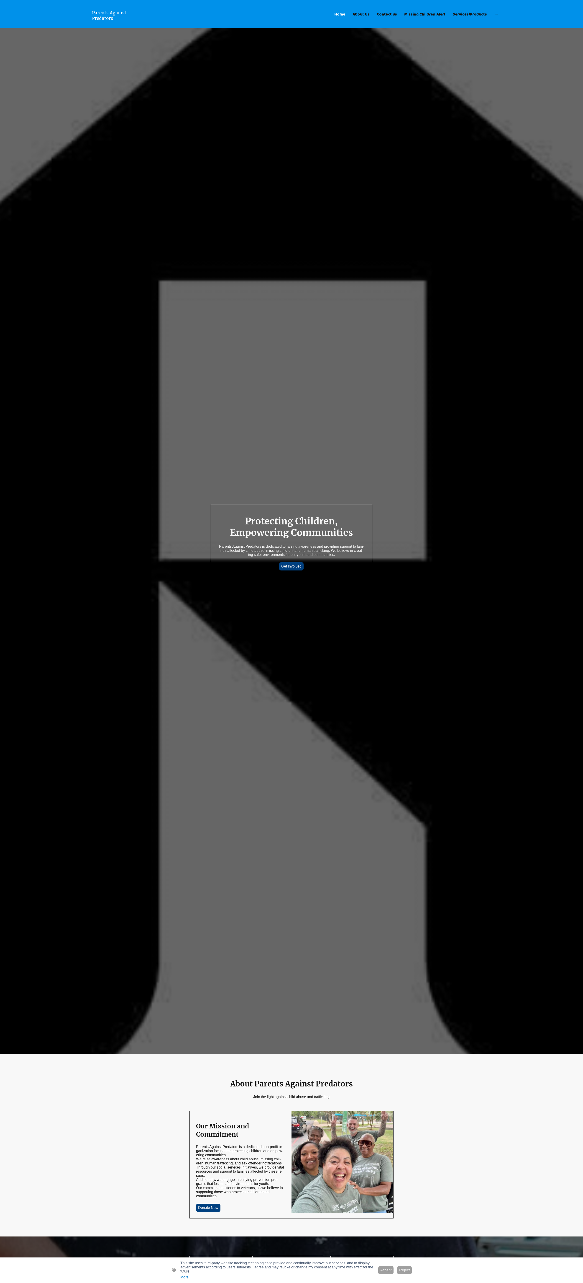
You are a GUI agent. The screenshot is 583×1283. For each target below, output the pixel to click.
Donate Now (208, 1208)
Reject (404, 1270)
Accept (385, 1270)
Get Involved (291, 566)
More (184, 1277)
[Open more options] (496, 14)
